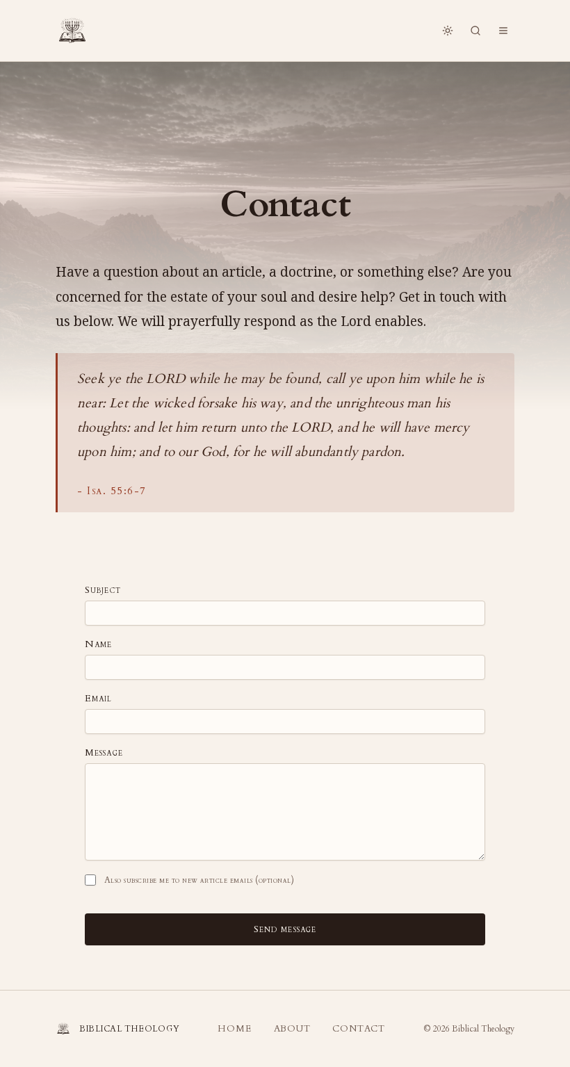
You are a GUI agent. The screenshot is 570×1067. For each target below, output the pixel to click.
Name (98, 644)
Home (234, 1029)
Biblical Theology (483, 1028)
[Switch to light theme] (448, 30)
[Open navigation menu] (503, 30)
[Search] (475, 30)
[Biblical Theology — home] (72, 30)
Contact (358, 1029)
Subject (103, 590)
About (292, 1029)
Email (99, 698)
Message (104, 753)
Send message (285, 929)
